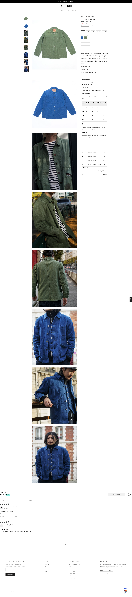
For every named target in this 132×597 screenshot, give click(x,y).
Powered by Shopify (10, 591)
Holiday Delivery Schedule (74, 564)
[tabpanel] (94, 123)
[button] (84, 21)
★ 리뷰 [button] (130, 299)
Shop (62, 10)
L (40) (93, 31)
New (57, 10)
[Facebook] (100, 574)
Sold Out (94, 49)
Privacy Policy (72, 571)
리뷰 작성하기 (116, 494)
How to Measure (72, 578)
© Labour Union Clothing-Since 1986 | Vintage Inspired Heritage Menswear (26, 590)
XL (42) (98, 31)
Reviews (70, 575)
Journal (46, 571)
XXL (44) (105, 31)
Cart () (126, 6)
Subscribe (10, 574)
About (74, 10)
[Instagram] (104, 574)
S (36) (83, 31)
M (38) (88, 31)
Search (120, 6)
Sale (68, 10)
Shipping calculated (85, 26)
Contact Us (47, 566)
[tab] (94, 76)
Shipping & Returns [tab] (102, 171)
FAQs (46, 569)
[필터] (127, 494)
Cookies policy (72, 573)
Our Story (47, 564)
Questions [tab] (104, 174)
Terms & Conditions (73, 569)
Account (114, 6)
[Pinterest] (107, 574)
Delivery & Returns (73, 566)
